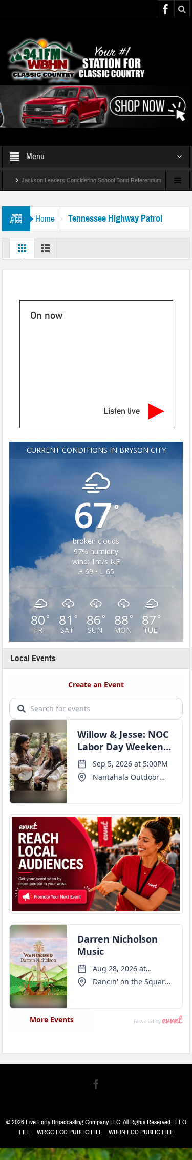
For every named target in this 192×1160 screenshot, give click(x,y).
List (45, 250)
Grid (22, 251)
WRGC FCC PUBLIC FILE (69, 1132)
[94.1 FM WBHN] (96, 60)
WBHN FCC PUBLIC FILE (141, 1132)
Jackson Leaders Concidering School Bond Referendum (91, 180)
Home (45, 218)
